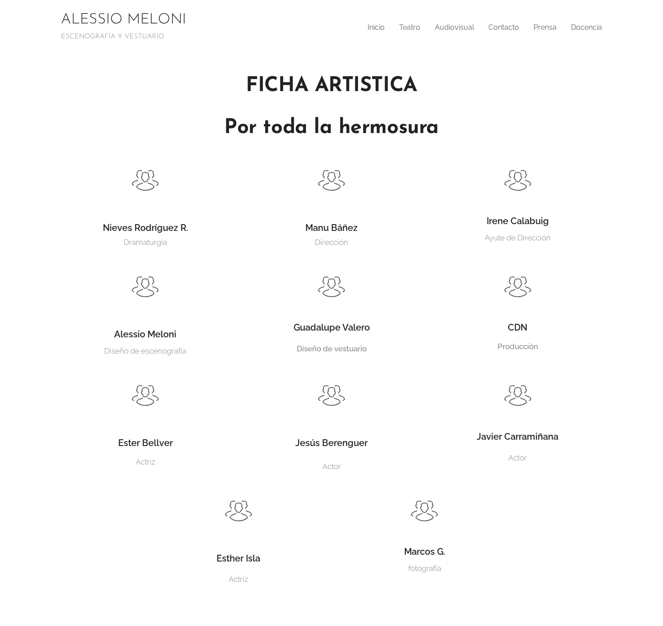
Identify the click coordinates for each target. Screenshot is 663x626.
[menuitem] (378, 27)
